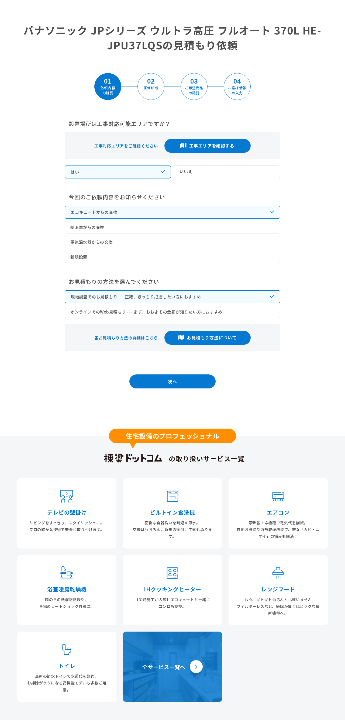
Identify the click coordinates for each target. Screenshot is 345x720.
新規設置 (78, 257)
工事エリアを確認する (211, 145)
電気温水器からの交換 (91, 242)
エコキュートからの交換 (94, 212)
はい (75, 172)
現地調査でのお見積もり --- (136, 296)
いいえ (186, 171)
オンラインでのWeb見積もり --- (146, 312)
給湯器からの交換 (87, 227)
